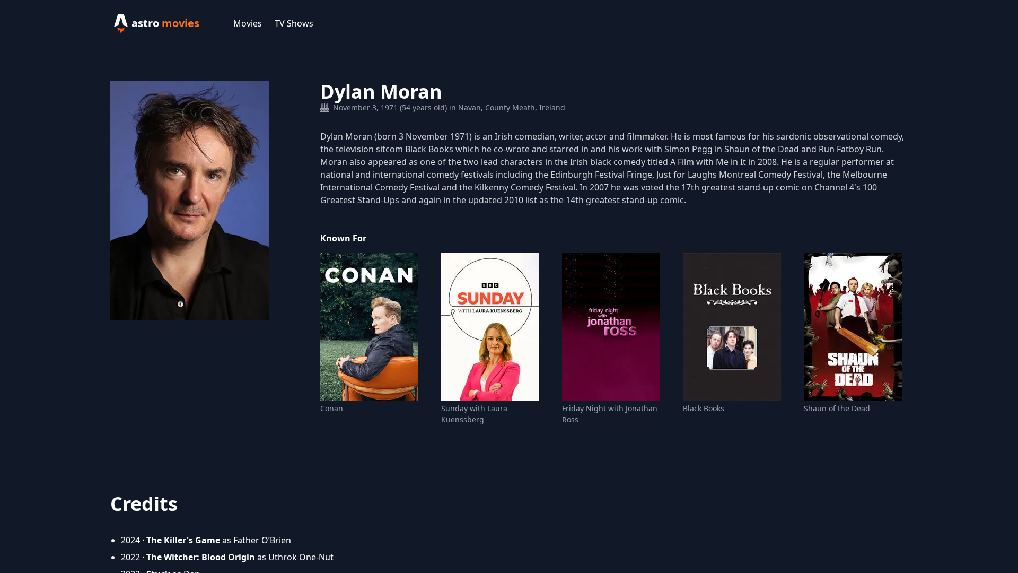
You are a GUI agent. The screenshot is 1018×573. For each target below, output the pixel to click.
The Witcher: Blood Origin (200, 557)
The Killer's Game (183, 540)
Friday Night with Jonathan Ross (609, 413)
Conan (331, 408)
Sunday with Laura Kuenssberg (474, 413)
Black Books (703, 408)
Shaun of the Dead (837, 408)
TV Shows (294, 23)
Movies (247, 23)
